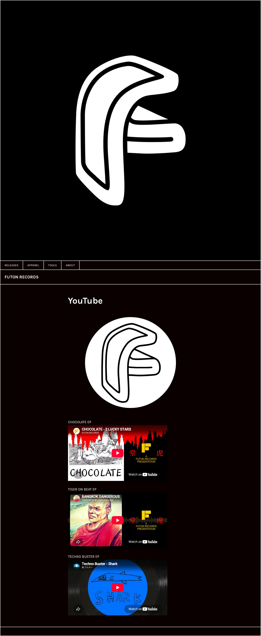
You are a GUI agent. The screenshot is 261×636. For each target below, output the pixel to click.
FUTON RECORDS (22, 277)
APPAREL (33, 265)
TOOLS (52, 265)
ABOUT (70, 265)
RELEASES (11, 265)
